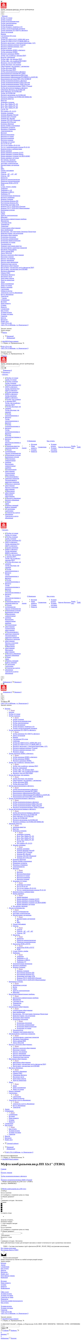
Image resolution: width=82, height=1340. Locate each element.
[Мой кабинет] (2, 680)
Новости (4, 1286)
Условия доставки (7, 1295)
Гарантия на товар (7, 1297)
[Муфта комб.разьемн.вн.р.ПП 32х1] (13, 1189)
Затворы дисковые (23, 849)
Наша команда (6, 1283)
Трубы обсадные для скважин (23, 778)
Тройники (20, 956)
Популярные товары (8, 1276)
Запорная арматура (19, 827)
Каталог (11, 712)
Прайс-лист (5, 1274)
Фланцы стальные (23, 971)
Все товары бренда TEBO (9, 1250)
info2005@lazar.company (10, 341)
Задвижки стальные (23, 834)
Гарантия (4, 1310)
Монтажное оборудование (22, 1062)
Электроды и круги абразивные (23, 1104)
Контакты (4, 1272)
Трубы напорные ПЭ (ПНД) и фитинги (26, 734)
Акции (3, 1265)
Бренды (3, 1270)
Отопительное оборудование (22, 1010)
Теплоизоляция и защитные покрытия (26, 1037)
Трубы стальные (18, 719)
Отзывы (3, 1285)
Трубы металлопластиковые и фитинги (26, 813)
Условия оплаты (6, 1293)
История (4, 1281)
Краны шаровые (22, 897)
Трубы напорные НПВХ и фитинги (25, 757)
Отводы (19, 929)
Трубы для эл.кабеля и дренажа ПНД (25, 766)
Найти (3, 1328)
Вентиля (20, 872)
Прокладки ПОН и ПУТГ (25, 947)
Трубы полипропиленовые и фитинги (26, 802)
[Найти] (2, 14)
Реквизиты (4, 1299)
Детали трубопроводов (20, 911)
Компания (4, 1277)
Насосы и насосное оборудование (24, 1048)
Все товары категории (8, 1248)
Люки (15, 1086)
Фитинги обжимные (20, 1071)
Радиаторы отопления (24, 1023)
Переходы (20, 938)
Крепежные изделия (20, 985)
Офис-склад (5, 1292)
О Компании (13, 1114)
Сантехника (17, 1096)
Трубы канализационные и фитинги (25, 789)
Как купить (13, 1129)
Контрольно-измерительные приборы (25, 998)
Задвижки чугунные (24, 884)
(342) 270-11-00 (6, 323)
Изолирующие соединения (26, 919)
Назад (13, 710)
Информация (5, 1288)
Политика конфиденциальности (12, 1301)
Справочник (5, 1267)
